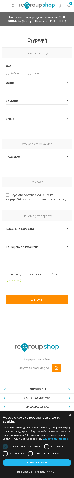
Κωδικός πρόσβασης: (20, 229)
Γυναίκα (38, 73)
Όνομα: (10, 83)
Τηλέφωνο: (13, 157)
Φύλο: (10, 66)
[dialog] (37, 444)
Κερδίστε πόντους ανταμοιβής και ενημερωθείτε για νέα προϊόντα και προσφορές (36, 197)
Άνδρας (15, 73)
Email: (10, 118)
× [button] (69, 415)
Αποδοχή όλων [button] (37, 462)
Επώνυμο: (12, 101)
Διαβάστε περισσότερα (55, 438)
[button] (37, 472)
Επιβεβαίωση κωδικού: (22, 247)
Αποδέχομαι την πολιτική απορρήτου (34, 274)
